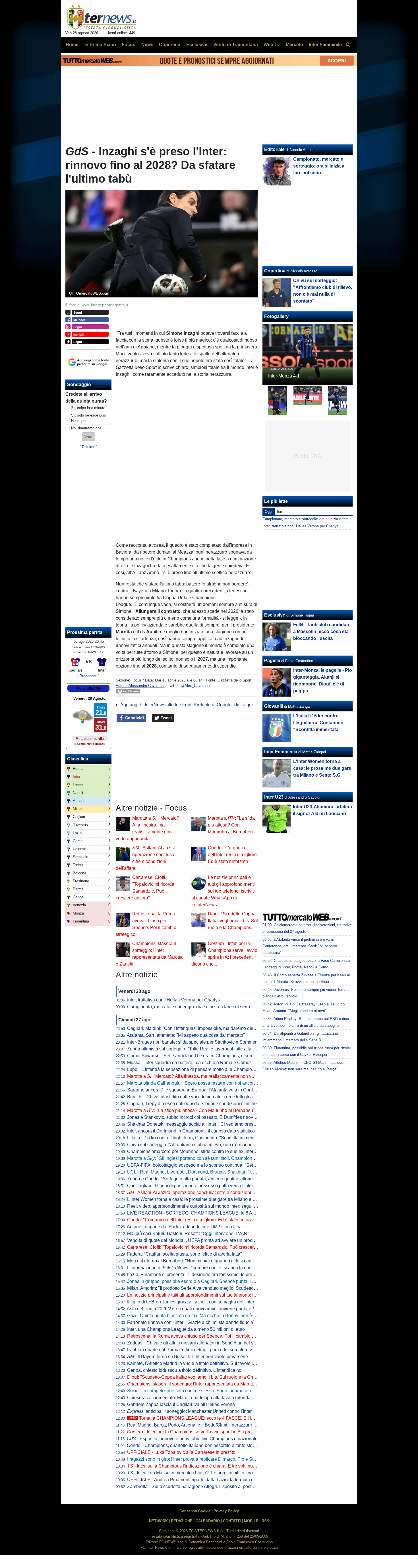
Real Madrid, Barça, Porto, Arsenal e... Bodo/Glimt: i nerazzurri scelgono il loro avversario (216, 1425)
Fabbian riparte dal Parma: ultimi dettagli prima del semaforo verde (194, 1349)
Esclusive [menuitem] (196, 44)
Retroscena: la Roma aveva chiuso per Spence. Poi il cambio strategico (199, 1336)
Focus (136, 680)
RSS (265, 1521)
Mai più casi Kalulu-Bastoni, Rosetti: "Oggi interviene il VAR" (188, 1233)
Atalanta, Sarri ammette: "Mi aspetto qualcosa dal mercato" (186, 1035)
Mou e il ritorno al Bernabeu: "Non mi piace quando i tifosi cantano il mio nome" (206, 1260)
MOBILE (251, 1521)
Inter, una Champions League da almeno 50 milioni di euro (186, 1329)
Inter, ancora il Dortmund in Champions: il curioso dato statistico (191, 1131)
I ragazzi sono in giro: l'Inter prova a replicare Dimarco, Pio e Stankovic (198, 1459)
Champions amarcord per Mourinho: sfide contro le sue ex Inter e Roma (198, 1151)
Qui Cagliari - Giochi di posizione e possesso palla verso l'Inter (190, 1185)
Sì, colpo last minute (88, 408)
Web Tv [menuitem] (272, 44)
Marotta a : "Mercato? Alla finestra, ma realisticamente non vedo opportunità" (206, 1076)
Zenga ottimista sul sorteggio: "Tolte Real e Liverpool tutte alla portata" (197, 1048)
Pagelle (272, 660)
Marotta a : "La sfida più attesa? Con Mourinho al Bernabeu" (231, 825)
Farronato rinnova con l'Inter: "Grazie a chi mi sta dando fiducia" (191, 1322)
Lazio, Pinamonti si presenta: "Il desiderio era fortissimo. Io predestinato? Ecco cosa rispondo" (221, 1274)
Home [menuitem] (72, 44)
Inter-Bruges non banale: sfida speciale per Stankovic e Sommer (191, 1042)
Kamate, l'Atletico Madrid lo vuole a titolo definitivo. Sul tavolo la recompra (201, 1363)
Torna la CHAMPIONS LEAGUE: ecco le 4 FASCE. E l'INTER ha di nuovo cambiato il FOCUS (229, 1418)
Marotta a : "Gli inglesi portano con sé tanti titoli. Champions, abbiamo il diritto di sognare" (220, 1158)
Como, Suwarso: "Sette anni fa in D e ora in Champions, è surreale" (195, 1055)
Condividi (134, 717)
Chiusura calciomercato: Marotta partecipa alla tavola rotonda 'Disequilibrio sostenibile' (214, 1397)
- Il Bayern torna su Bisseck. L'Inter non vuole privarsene (187, 1356)
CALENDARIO (208, 1521)
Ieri (279, 511)
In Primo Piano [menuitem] (100, 44)
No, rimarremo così (87, 428)
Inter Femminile (280, 751)
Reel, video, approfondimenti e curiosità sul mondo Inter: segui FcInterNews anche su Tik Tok (220, 1206)
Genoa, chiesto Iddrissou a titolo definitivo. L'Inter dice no (184, 1370)
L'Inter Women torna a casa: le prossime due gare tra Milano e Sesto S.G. (200, 1199)
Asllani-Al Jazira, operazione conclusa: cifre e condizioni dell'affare (199, 1192)
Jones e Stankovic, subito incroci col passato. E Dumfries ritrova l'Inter (197, 1117)
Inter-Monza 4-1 (284, 376)
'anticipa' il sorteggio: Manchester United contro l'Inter (189, 1411)
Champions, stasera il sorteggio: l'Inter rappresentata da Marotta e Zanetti (200, 1383)
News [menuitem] (147, 44)
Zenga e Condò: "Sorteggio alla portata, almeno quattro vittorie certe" (196, 1178)
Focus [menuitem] (128, 44)
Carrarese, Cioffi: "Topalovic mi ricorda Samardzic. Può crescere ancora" (200, 1247)
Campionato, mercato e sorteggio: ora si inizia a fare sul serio (188, 1006)
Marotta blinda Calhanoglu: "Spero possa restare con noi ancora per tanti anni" (206, 1083)
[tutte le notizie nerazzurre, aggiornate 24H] (101, 17)
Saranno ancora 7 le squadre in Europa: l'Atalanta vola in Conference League (205, 1089)
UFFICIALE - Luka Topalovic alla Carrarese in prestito (181, 1452)
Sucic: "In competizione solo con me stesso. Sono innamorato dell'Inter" (199, 1390)
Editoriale (274, 149)
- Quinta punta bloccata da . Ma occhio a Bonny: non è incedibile (200, 1315)
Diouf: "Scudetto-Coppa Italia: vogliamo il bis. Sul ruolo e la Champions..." (233, 920)
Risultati (88, 447)
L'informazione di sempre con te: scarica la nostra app (196, 1267)
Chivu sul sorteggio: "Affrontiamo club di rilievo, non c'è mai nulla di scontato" (204, 1144)
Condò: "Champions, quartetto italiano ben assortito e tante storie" (193, 1445)
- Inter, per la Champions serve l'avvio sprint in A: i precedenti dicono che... (210, 1431)
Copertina (274, 270)
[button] (88, 436)
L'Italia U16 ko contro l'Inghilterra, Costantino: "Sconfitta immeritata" (194, 1137)
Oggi (268, 511)
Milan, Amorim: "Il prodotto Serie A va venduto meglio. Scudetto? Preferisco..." (205, 1288)
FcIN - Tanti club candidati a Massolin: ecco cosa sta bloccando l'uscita (321, 631)
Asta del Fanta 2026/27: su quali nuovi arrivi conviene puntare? (190, 1308)
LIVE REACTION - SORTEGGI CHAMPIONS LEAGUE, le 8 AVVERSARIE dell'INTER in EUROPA (227, 1213)
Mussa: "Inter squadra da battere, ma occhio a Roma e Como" (189, 1062)
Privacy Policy (226, 1511)
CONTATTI (232, 1521)
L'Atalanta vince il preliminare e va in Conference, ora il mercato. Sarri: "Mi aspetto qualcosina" (299, 946)
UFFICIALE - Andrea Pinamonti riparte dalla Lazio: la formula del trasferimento (206, 1479)
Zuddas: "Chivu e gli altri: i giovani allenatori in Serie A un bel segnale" (198, 1342)
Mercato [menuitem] (294, 44)
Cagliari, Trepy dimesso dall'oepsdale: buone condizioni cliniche (192, 1103)
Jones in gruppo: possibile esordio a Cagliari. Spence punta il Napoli (196, 1281)
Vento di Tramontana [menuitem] (235, 44)
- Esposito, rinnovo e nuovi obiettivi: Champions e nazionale (192, 1438)
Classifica (77, 758)
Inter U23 (274, 797)
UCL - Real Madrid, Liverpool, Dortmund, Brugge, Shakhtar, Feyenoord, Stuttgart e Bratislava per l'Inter (230, 1172)
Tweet (166, 717)
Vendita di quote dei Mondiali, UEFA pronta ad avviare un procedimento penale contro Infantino (222, 1240)
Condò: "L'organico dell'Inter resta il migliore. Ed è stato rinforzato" (233, 854)
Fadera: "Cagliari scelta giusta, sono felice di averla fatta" (184, 1254)
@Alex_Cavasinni (195, 685)
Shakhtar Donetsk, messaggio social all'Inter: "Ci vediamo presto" (193, 1124)
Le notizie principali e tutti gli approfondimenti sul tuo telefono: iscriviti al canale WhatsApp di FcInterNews (223, 891)
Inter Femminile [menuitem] (325, 44)
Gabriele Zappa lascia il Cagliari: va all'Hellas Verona (181, 1404)
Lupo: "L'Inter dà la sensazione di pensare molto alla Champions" (192, 1069)
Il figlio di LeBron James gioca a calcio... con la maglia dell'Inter (190, 1301)
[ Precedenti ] (88, 676)
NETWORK (158, 1521)
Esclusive (274, 615)
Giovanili (273, 706)
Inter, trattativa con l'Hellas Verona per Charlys (173, 999)
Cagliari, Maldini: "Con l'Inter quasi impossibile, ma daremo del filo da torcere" (205, 1028)
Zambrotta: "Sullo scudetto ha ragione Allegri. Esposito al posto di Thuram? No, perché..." (217, 1486)
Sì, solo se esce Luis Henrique (88, 418)
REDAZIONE (182, 1521)
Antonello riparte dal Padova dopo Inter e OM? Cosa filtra (184, 1226)
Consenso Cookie (194, 1511)
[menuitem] (347, 44)
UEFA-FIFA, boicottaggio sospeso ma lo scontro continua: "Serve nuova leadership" (211, 1165)
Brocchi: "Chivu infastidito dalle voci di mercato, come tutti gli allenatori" (199, 1096)
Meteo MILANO (88, 689)
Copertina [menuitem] (169, 44)
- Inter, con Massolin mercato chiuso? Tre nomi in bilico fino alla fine (198, 1472)
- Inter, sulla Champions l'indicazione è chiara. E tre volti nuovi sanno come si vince (214, 1466)
